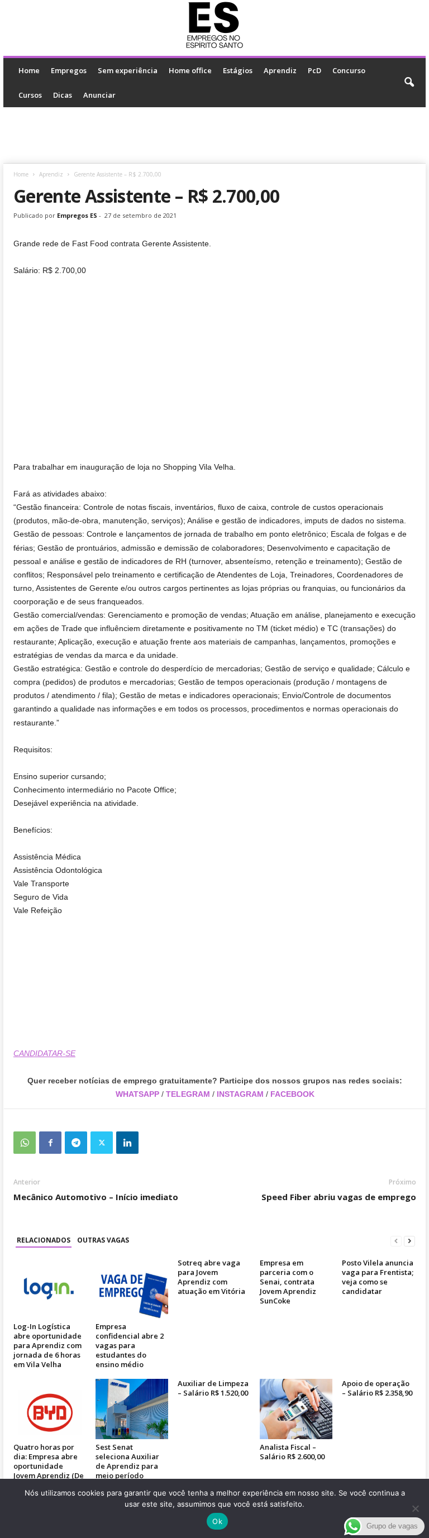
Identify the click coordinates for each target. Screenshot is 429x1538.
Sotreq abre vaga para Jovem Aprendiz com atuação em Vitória (211, 1277)
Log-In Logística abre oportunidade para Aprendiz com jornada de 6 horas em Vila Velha (47, 1345)
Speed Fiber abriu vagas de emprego (338, 1196)
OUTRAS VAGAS (103, 1240)
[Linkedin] (127, 1142)
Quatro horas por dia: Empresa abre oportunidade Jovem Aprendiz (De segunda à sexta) (48, 1466)
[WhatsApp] (24, 1142)
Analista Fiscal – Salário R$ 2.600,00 (292, 1451)
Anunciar (99, 95)
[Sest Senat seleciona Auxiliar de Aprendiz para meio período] (132, 1409)
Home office (190, 70)
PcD (314, 70)
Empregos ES (77, 215)
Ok (217, 1521)
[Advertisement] (214, 135)
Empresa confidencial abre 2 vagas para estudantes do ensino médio (130, 1345)
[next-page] (409, 1240)
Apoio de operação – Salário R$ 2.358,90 (377, 1388)
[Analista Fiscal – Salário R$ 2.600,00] (296, 1409)
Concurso (348, 70)
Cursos (30, 95)
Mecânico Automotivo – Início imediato (95, 1196)
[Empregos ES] (214, 25)
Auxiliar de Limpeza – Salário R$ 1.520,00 (213, 1388)
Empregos (69, 70)
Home (29, 70)
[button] (409, 82)
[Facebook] (50, 1142)
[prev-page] (396, 1240)
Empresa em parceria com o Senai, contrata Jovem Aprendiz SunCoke (288, 1282)
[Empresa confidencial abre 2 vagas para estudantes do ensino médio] (132, 1288)
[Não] (415, 1508)
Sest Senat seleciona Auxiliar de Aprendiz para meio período (127, 1461)
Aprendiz (280, 70)
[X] (101, 1142)
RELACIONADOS (43, 1240)
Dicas (62, 95)
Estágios (237, 70)
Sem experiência (128, 70)
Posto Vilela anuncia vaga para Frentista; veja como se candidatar (377, 1277)
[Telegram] (76, 1142)
